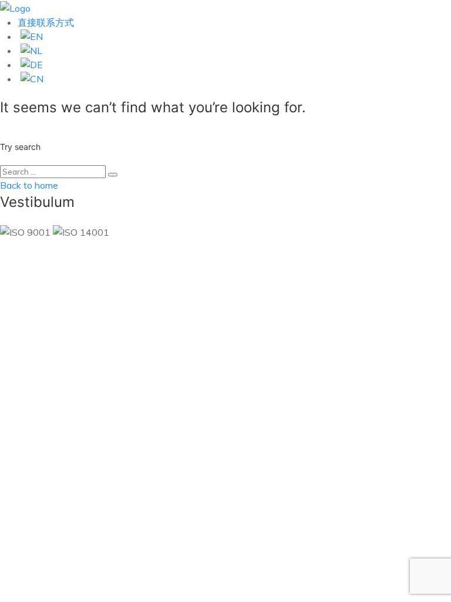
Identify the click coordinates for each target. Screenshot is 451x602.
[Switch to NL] (234, 51)
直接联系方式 (46, 22)
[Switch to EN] (234, 36)
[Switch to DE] (234, 65)
